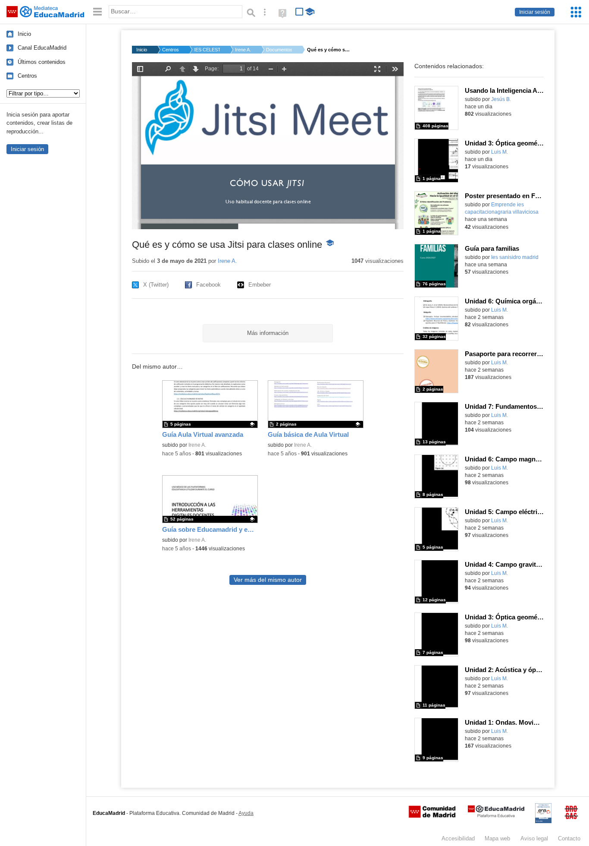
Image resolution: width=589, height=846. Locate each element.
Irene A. (243, 49)
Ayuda (246, 813)
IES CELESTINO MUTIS (207, 49)
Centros (27, 76)
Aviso (534, 838)
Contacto (569, 838)
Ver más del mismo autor (268, 580)
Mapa (497, 838)
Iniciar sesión (534, 12)
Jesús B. (501, 99)
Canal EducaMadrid (42, 47)
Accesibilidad (458, 838)
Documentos (279, 49)
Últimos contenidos (42, 62)
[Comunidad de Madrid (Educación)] (432, 815)
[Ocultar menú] (97, 12)
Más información (267, 333)
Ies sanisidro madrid (515, 257)
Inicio (24, 34)
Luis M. (499, 152)
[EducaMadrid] (496, 815)
